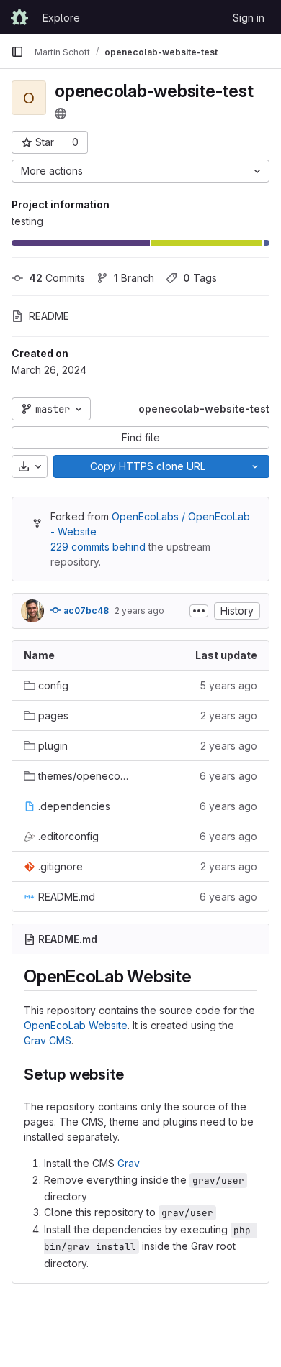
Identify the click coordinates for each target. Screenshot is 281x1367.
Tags (200, 278)
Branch (134, 278)
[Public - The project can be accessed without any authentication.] (60, 113)
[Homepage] (19, 17)
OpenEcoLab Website (76, 1025)
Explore (61, 17)
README (49, 316)
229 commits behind (98, 546)
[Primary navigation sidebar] (17, 51)
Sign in (248, 17)
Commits (57, 278)
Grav (128, 1163)
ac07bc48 (85, 610)
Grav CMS (47, 1040)
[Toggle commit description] (198, 610)
